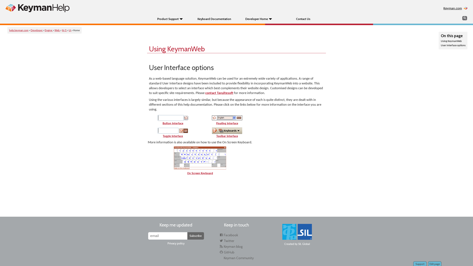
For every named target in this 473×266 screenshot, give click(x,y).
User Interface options (453, 45)
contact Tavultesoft (219, 93)
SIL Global (304, 244)
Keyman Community (239, 258)
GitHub (229, 252)
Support (420, 263)
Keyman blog (233, 246)
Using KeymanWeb (451, 41)
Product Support (168, 19)
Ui (70, 30)
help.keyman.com (18, 30)
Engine (49, 30)
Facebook (231, 235)
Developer (37, 30)
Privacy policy (176, 243)
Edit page (435, 263)
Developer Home (256, 19)
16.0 (64, 30)
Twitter (229, 241)
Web (57, 30)
